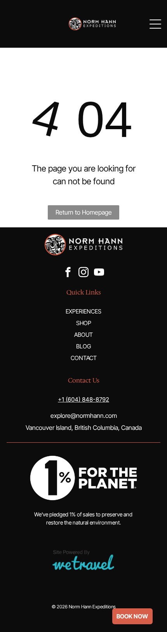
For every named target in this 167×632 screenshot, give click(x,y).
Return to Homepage (84, 212)
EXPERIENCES (83, 311)
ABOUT (83, 334)
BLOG (83, 346)
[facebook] (68, 273)
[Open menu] (155, 24)
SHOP (83, 323)
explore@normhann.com (83, 415)
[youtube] (99, 273)
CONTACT (84, 358)
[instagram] (83, 273)
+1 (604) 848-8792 (83, 399)
